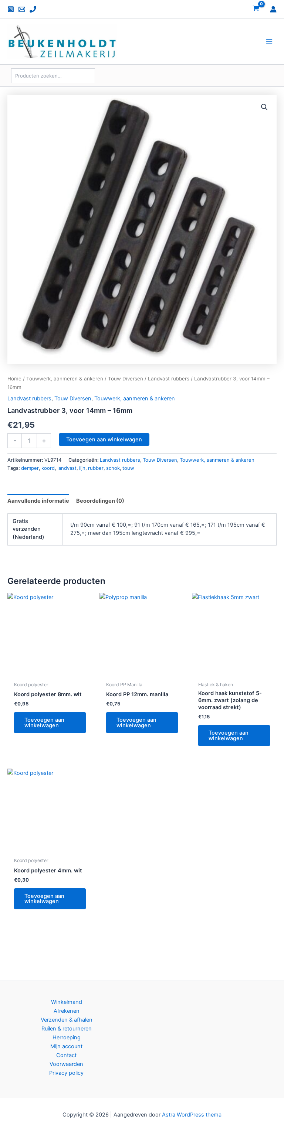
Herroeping (67, 1037)
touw (128, 468)
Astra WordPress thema (192, 1114)
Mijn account (66, 1046)
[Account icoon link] (273, 9)
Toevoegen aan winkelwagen (104, 439)
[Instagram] (10, 9)
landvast (67, 468)
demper (30, 468)
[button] (264, 107)
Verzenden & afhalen (66, 1019)
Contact (66, 1055)
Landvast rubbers (168, 379)
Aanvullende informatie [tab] (38, 501)
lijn (82, 468)
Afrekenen (67, 1011)
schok (113, 468)
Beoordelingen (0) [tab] (100, 501)
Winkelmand (66, 1002)
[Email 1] (21, 9)
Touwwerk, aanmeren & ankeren (64, 379)
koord (48, 468)
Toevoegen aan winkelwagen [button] (44, 723)
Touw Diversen (125, 379)
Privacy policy (66, 1073)
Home (14, 379)
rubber (96, 468)
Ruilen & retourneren (66, 1028)
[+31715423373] (33, 9)
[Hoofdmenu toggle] (269, 41)
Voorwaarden (66, 1064)
